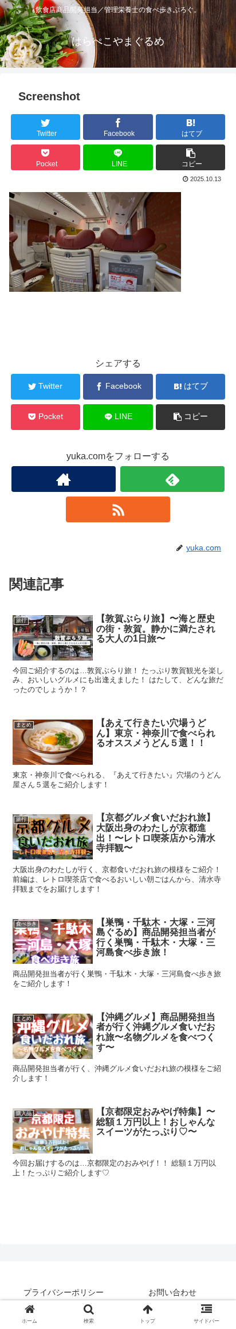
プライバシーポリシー (63, 1292)
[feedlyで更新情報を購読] (172, 479)
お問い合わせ (172, 1292)
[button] (212, 1065)
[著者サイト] (63, 479)
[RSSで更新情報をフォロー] (118, 509)
